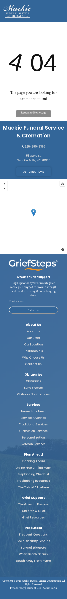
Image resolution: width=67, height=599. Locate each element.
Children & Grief (33, 511)
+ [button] (4, 183)
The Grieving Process (33, 504)
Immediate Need (33, 411)
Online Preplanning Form (33, 468)
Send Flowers (33, 388)
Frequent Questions (33, 534)
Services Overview (33, 418)
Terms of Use (34, 588)
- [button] (4, 188)
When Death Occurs (33, 554)
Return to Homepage (33, 112)
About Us (33, 331)
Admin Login (50, 588)
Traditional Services (33, 424)
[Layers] (62, 183)
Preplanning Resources (33, 481)
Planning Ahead (33, 461)
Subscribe (33, 310)
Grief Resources (33, 517)
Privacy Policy (17, 588)
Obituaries (33, 381)
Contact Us (33, 364)
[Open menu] (60, 11)
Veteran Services (33, 444)
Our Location (33, 344)
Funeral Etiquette (33, 548)
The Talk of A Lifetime (33, 487)
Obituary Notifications (33, 394)
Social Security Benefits (33, 541)
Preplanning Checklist (33, 474)
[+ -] (33, 216)
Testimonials (33, 351)
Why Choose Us (33, 358)
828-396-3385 (35, 146)
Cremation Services (33, 431)
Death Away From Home (33, 561)
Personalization (33, 437)
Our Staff (33, 338)
